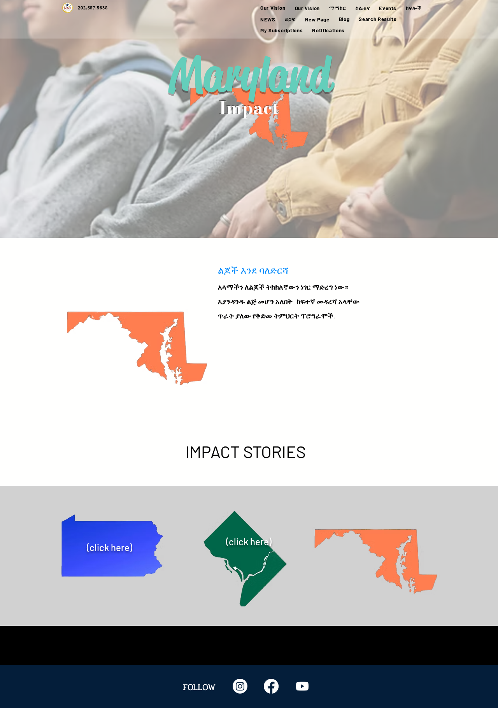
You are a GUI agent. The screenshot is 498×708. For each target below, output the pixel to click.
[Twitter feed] (302, 686)
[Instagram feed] (240, 686)
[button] (337, 8)
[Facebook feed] (271, 686)
